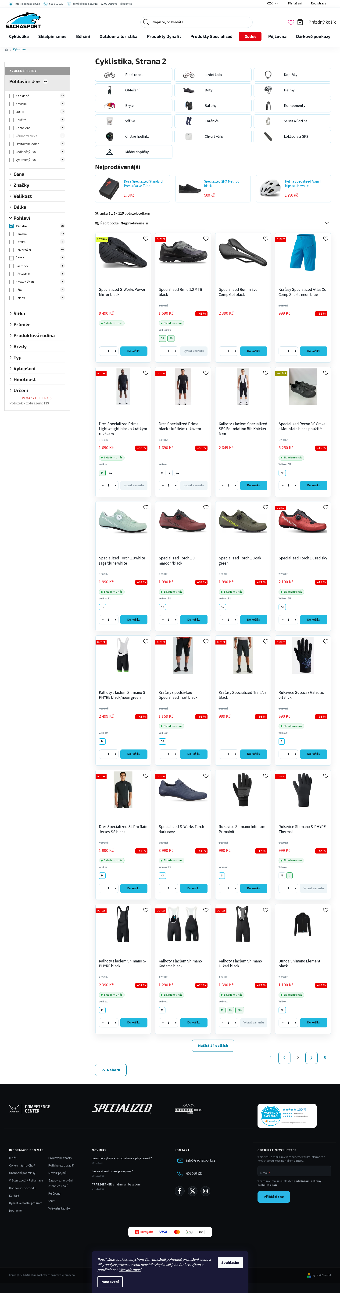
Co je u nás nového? (22, 1165)
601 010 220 (194, 1173)
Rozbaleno (39, 128)
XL (110, 473)
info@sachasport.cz (200, 1160)
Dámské (39, 234)
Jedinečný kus (39, 152)
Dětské (39, 242)
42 (162, 607)
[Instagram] (205, 1191)
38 (162, 338)
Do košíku (133, 351)
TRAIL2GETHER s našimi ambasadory (116, 1184)
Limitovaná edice (39, 144)
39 (171, 338)
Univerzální (40, 250)
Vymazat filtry (35, 398)
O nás (12, 1158)
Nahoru (113, 1070)
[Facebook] (180, 1191)
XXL (240, 1010)
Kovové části (39, 282)
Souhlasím (230, 1262)
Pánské (39, 82)
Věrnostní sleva (39, 136)
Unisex (39, 298)
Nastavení (110, 1281)
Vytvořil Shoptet (322, 1275)
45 (282, 473)
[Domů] (6, 49)
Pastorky (39, 266)
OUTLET (39, 112)
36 (162, 741)
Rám (39, 290)
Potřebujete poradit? (61, 1165)
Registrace (318, 3)
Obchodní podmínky (22, 1173)
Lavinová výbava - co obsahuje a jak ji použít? (122, 1158)
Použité (39, 120)
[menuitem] (18, 36)
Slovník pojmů (57, 1173)
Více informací (130, 1269)
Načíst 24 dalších (213, 1045)
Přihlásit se (274, 1196)
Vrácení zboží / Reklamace (26, 1180)
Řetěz (39, 258)
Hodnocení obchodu (22, 1188)
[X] (192, 1191)
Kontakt (14, 1196)
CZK (270, 3)
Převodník (39, 274)
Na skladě (39, 96)
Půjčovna (54, 1194)
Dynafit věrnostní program (25, 1203)
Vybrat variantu (194, 351)
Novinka (39, 104)
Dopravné (15, 1211)
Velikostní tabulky (59, 1209)
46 (102, 607)
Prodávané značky (60, 1158)
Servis (51, 1201)
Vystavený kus (39, 160)
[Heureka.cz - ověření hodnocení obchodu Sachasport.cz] (287, 1116)
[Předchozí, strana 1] (284, 1058)
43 (282, 607)
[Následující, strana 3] (311, 1058)
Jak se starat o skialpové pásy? (112, 1171)
